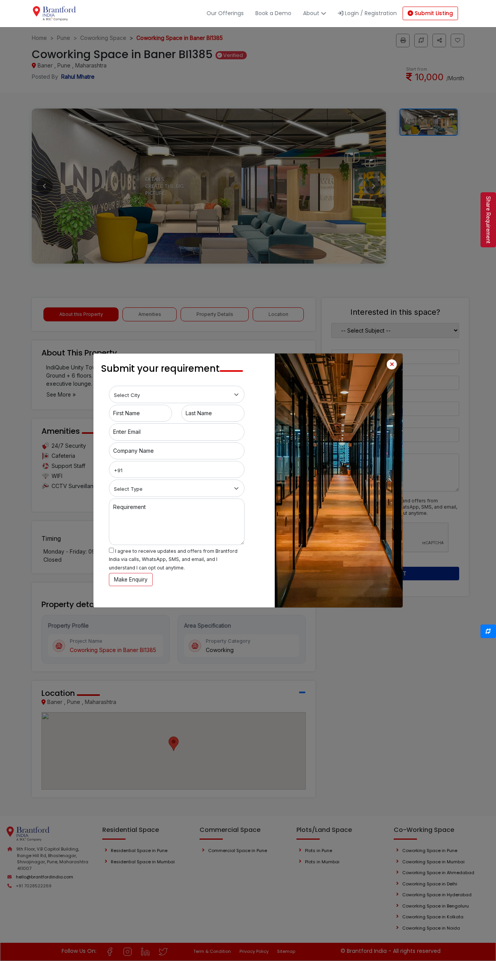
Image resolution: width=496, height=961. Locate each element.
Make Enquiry (131, 579)
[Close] (392, 364)
